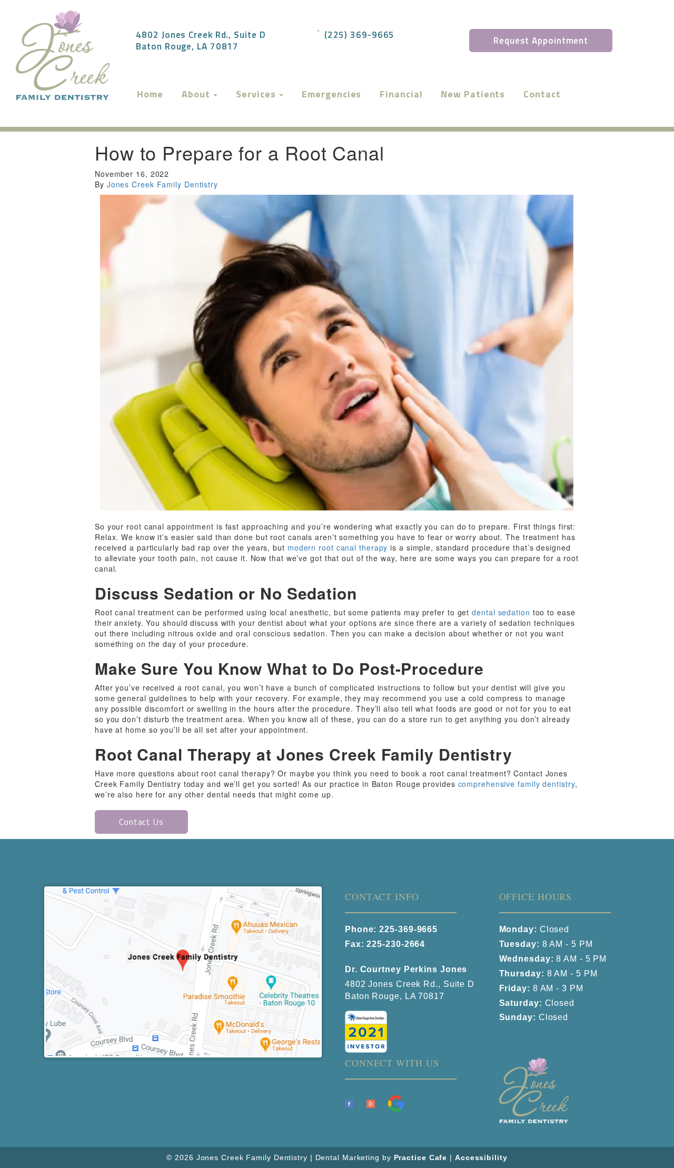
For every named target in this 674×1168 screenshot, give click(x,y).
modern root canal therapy (338, 547)
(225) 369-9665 (359, 34)
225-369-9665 (408, 929)
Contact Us (141, 821)
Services (257, 94)
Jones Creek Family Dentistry (162, 184)
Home (150, 94)
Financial (401, 94)
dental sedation (501, 612)
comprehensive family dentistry (516, 783)
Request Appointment (540, 40)
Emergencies (331, 94)
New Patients (473, 94)
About (197, 94)
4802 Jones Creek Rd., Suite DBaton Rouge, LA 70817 (200, 40)
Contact (541, 94)
